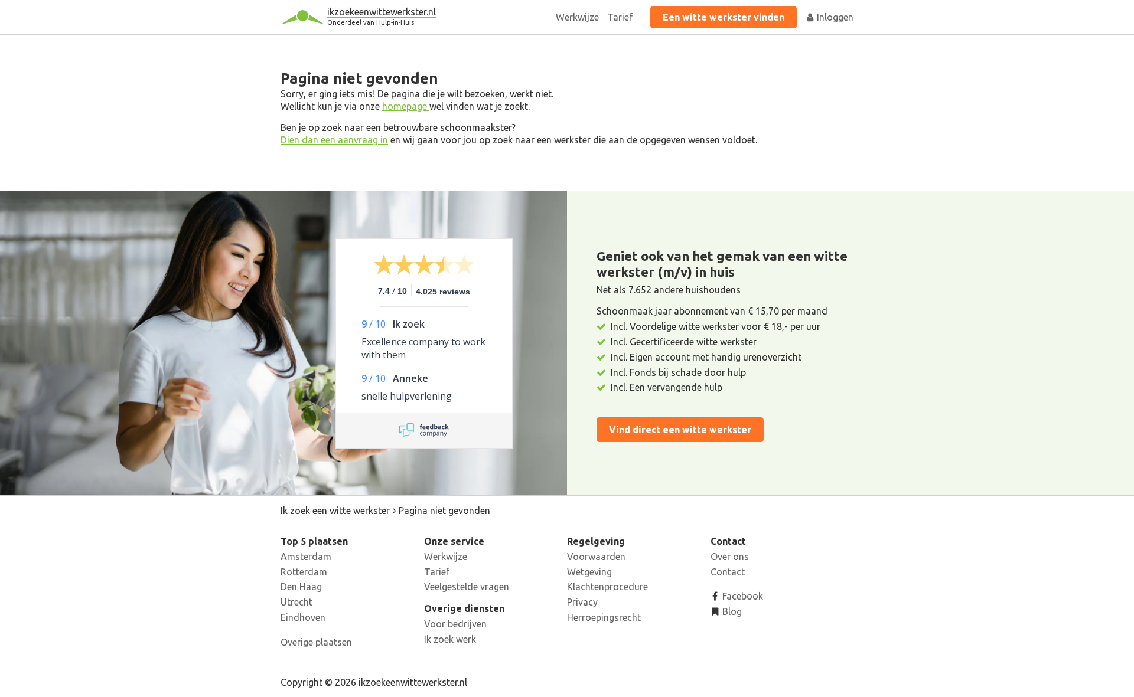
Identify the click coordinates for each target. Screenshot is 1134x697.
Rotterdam (304, 572)
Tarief (620, 17)
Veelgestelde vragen (466, 586)
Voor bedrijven (455, 624)
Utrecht (296, 602)
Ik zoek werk (450, 639)
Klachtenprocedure (607, 586)
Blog (731, 611)
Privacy (582, 602)
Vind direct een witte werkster (680, 429)
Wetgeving (589, 572)
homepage (405, 106)
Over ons (730, 556)
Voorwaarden (596, 556)
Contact (728, 572)
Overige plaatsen (316, 642)
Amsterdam (306, 556)
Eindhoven (303, 617)
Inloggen (833, 17)
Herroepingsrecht (604, 617)
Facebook (741, 596)
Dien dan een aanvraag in (334, 140)
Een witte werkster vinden (723, 17)
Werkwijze (577, 17)
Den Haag (301, 586)
